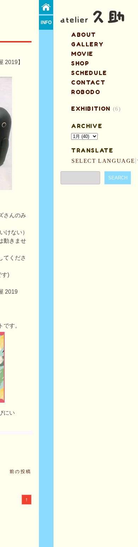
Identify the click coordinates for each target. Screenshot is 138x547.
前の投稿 (20, 471)
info (46, 22)
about (83, 34)
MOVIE (82, 53)
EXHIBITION (91, 108)
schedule (89, 72)
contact (88, 82)
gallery (87, 44)
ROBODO (85, 92)
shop (80, 63)
